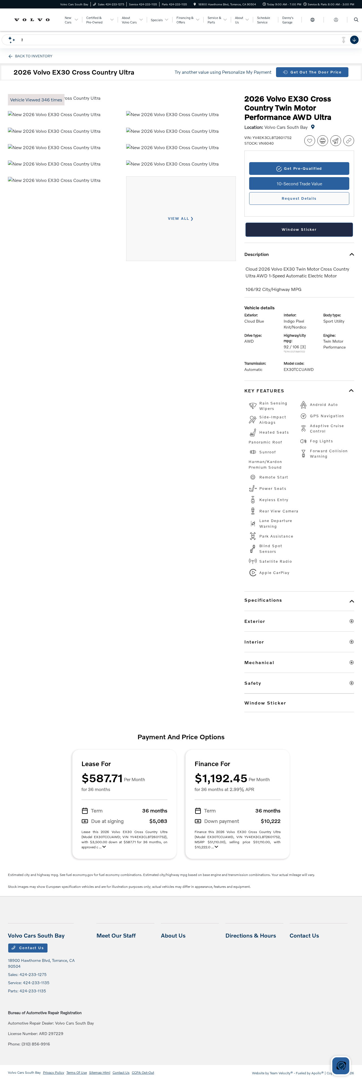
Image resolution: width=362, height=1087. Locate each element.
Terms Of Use (76, 1072)
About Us (173, 935)
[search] (356, 19)
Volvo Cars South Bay (24, 1072)
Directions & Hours (250, 935)
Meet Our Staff (116, 935)
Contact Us (31, 947)
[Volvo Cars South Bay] (33, 19)
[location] (195, 4)
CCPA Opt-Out (143, 1072)
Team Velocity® (281, 1073)
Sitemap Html (99, 1072)
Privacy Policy (53, 1072)
